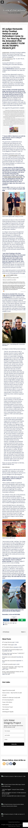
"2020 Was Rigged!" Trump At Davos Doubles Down (13, 790)
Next (23, 632)
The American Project (7, 707)
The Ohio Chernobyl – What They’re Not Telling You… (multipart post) (12, 667)
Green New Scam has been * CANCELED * (14, 653)
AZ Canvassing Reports (8, 700)
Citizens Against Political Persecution (13, 177)
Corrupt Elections (8, 642)
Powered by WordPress (14, 822)
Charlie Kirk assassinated (10, 660)
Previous (6, 632)
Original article (5, 52)
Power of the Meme (7, 702)
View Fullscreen (6, 467)
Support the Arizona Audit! (8, 690)
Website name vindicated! (10, 657)
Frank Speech (5, 704)
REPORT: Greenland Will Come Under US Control (13, 796)
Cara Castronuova (8, 58)
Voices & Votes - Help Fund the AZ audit (12, 692)
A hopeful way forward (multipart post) (13, 649)
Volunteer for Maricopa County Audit (11, 697)
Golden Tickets (7, 644)
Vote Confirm (5, 709)
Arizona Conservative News (9, 806)
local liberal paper (13, 155)
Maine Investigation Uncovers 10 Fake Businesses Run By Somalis (14, 793)
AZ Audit (4, 695)
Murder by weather (8, 664)
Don (15, 623)
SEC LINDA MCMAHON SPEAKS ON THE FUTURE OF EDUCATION (13, 672)
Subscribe (14, 744)
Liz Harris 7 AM (21, 776)
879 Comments (6, 60)
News (6, 624)
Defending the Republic (8, 711)
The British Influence (9, 647)
